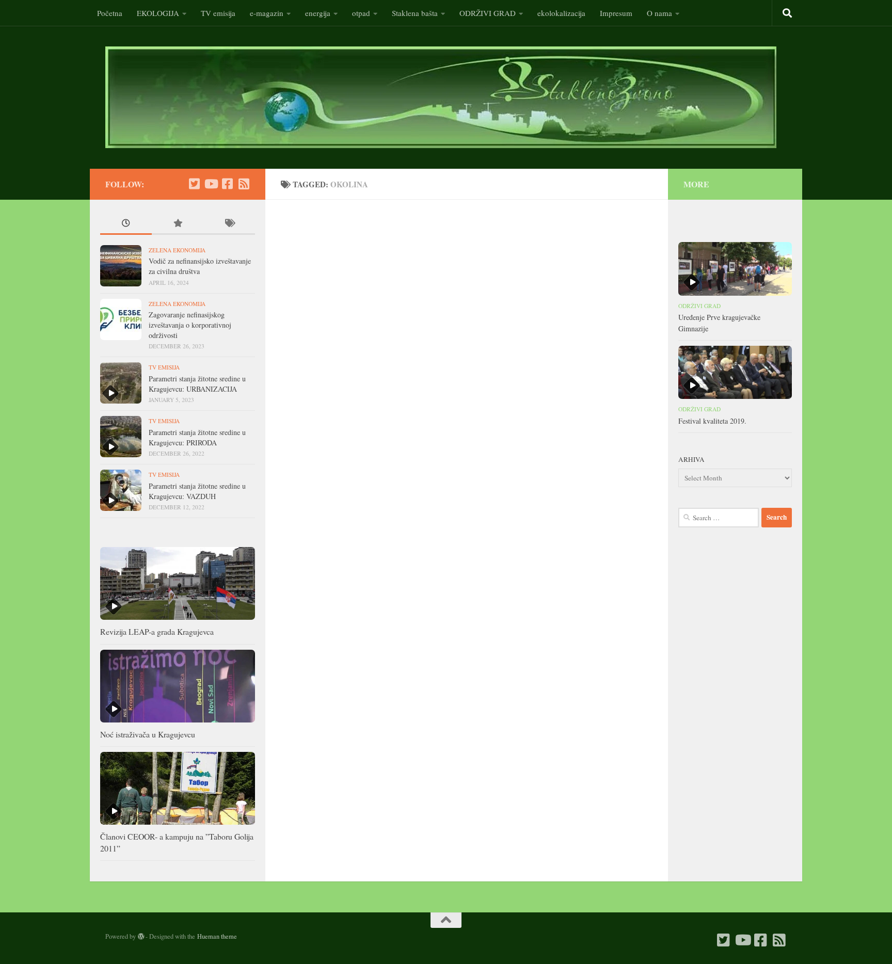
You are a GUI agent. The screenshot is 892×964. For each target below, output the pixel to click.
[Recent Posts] (126, 224)
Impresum (616, 13)
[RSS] (243, 184)
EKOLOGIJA (158, 13)
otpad (361, 13)
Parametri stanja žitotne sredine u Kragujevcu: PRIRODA (197, 437)
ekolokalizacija (561, 13)
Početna (109, 13)
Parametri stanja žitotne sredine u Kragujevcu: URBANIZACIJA (197, 384)
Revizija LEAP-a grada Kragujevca (157, 631)
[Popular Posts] (177, 224)
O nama (659, 13)
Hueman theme (217, 936)
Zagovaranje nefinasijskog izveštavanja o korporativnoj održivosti (190, 325)
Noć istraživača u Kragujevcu (147, 734)
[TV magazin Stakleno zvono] (210, 184)
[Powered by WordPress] (141, 937)
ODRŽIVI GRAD (487, 13)
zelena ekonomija (177, 250)
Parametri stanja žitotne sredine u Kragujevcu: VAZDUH (197, 491)
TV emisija (218, 13)
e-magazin (266, 13)
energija (317, 13)
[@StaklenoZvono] (194, 184)
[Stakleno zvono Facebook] (227, 184)
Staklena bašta (415, 13)
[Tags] (229, 224)
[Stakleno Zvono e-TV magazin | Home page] (440, 97)
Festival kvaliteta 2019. (712, 421)
